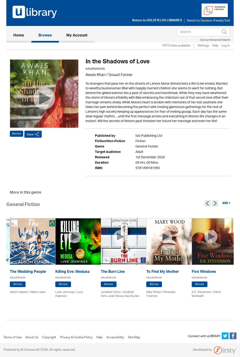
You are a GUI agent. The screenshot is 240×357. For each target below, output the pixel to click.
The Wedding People (28, 272)
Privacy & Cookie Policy (76, 337)
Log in (225, 46)
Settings (203, 46)
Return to (157, 21)
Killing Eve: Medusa (72, 272)
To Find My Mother (162, 272)
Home (22, 36)
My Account (76, 36)
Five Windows (204, 272)
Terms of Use (13, 337)
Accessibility (115, 337)
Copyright (49, 337)
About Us (31, 337)
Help (215, 46)
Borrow (16, 134)
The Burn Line (113, 272)
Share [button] (30, 134)
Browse (45, 36)
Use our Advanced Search (215, 40)
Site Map (134, 337)
